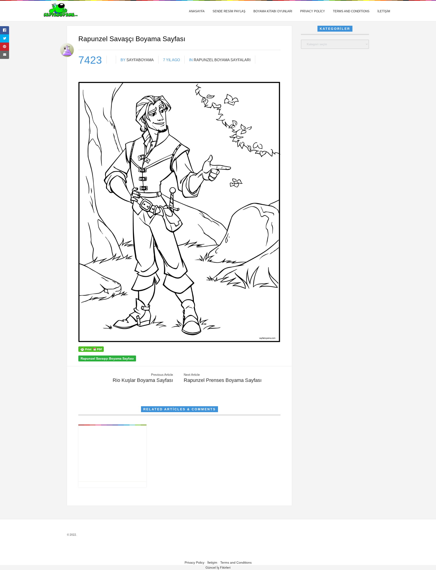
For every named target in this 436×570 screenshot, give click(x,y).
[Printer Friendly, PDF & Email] (91, 351)
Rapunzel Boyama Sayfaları (222, 60)
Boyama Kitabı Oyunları (272, 11)
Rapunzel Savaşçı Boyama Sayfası (107, 358)
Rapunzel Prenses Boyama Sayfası (223, 380)
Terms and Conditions (351, 11)
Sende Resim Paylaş (229, 11)
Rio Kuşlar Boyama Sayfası (143, 380)
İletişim (383, 11)
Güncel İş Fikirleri (218, 567)
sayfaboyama (140, 60)
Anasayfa (197, 11)
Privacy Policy (312, 11)
